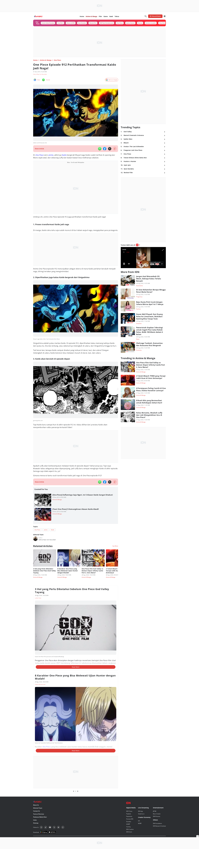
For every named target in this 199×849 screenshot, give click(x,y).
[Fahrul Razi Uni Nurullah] (35, 538)
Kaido (64, 155)
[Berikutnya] (118, 559)
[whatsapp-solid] (99, 148)
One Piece (39, 155)
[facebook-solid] (104, 148)
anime (50, 155)
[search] (145, 16)
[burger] (164, 16)
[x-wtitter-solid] (109, 148)
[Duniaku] (38, 16)
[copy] (114, 148)
